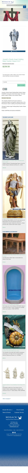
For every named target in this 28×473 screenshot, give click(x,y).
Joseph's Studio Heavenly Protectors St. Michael (13, 218)
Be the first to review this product (8, 63)
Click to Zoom (14, 51)
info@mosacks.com (14, 426)
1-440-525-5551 (15, 425)
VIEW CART (14, 5)
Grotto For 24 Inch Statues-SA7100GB (10, 304)
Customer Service (19, 412)
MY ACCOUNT (9, 5)
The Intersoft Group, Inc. (17, 435)
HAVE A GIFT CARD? (20, 5)
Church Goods (20, 409)
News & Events (7, 412)
